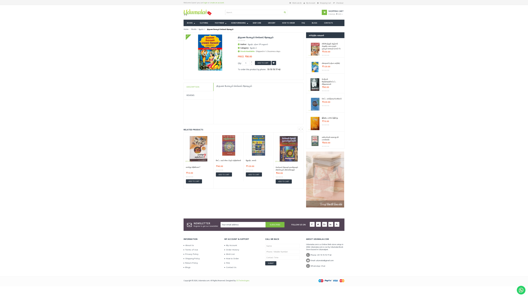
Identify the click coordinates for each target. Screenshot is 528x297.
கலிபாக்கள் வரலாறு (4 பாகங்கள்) (330, 138)
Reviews (190, 95)
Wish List (230, 254)
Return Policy (191, 263)
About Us (189, 245)
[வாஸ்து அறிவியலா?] (198, 149)
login (205, 3)
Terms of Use (191, 249)
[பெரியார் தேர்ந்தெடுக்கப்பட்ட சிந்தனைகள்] (315, 84)
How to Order (232, 258)
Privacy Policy (192, 254)
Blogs (188, 267)
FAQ (228, 263)
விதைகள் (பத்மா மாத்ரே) (331, 63)
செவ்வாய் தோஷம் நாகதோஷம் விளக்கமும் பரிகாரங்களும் (287, 168)
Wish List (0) (296, 3)
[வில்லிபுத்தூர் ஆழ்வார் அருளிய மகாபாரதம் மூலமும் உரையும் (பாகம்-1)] (315, 49)
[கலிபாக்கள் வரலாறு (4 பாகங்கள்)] (315, 141)
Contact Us (231, 267)
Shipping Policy (192, 258)
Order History (232, 249)
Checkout (339, 3)
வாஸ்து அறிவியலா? (193, 167)
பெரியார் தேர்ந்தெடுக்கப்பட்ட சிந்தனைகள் (329, 81)
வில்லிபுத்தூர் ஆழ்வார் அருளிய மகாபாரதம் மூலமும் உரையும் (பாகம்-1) (331, 46)
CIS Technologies (242, 280)
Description (192, 87)
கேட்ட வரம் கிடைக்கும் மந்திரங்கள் (228, 160)
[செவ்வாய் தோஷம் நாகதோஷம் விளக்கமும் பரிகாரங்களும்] (288, 149)
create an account (217, 3)
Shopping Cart (325, 3)
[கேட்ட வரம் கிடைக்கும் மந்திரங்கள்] (228, 145)
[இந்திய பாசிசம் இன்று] (315, 123)
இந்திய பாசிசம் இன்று (330, 118)
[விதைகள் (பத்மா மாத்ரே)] (315, 67)
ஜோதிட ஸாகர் (251, 160)
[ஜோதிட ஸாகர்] (258, 145)
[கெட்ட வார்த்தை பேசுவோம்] (315, 104)
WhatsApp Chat (318, 266)
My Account (310, 3)
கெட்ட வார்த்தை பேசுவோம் (332, 98)
